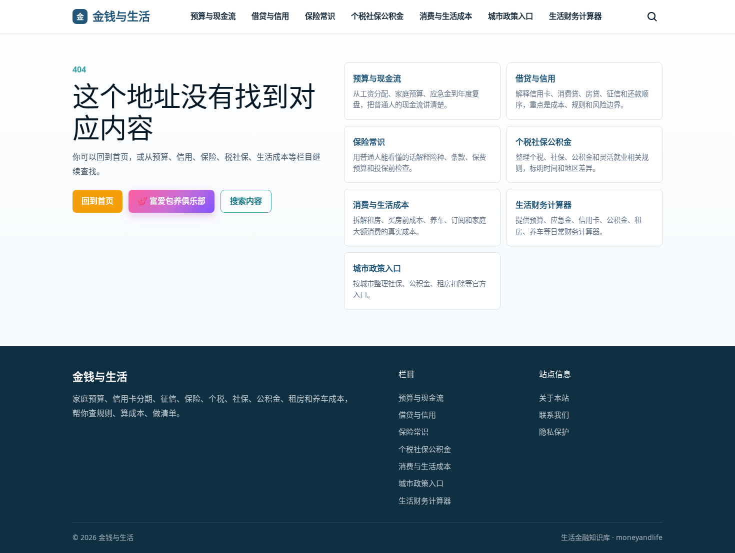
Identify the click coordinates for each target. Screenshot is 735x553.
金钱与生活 (100, 376)
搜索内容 (246, 200)
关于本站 (554, 398)
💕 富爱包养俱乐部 (172, 200)
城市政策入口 (510, 16)
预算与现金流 (213, 16)
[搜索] (652, 16)
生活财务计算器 (575, 16)
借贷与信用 (270, 16)
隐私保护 (554, 432)
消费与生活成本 (446, 16)
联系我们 (554, 415)
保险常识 (320, 16)
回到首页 (98, 200)
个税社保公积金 (377, 16)
